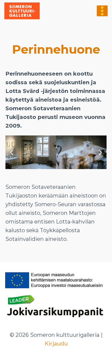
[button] (11, 152)
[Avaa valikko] (102, 10)
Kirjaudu (56, 343)
